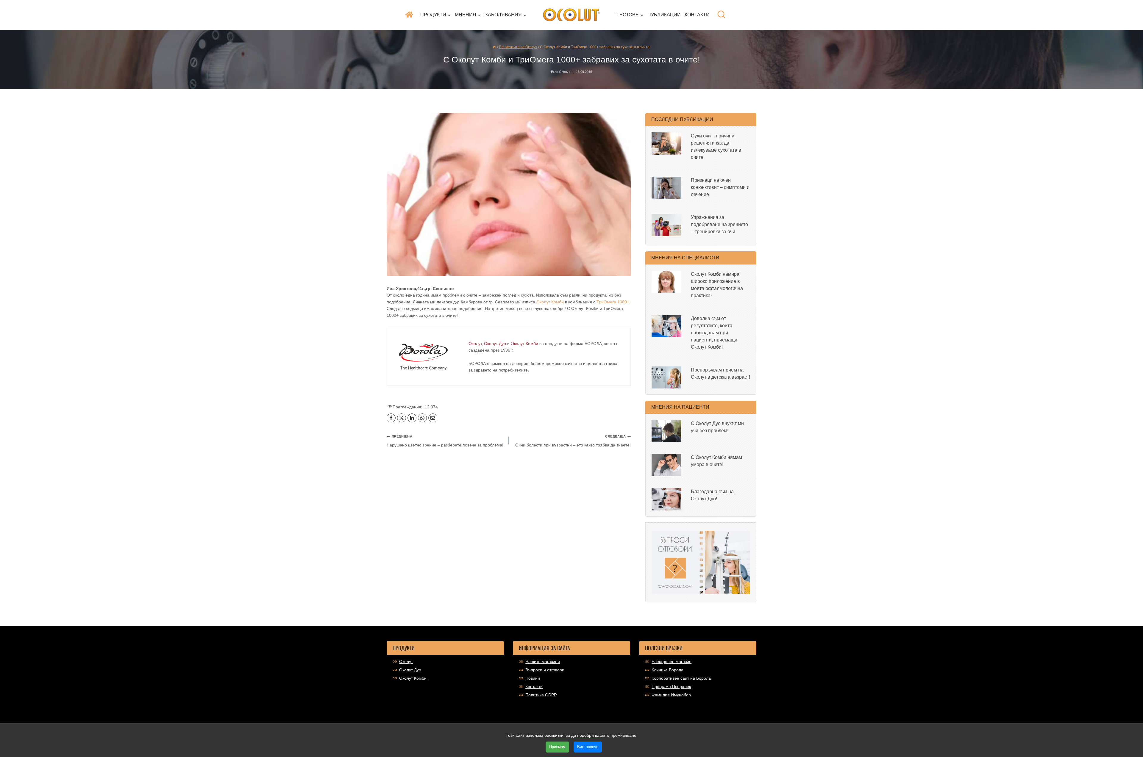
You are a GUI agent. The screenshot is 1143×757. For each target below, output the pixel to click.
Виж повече (587, 747)
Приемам (557, 747)
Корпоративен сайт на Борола (681, 678)
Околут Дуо (410, 669)
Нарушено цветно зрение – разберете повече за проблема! (445, 441)
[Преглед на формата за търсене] (721, 14)
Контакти (697, 14)
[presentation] (666, 143)
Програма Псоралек (671, 686)
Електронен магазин (671, 661)
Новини (532, 678)
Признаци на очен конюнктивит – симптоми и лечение (720, 187)
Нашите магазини (542, 661)
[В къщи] (494, 47)
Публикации (664, 14)
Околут (406, 661)
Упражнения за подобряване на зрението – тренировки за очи (719, 224)
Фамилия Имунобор (671, 694)
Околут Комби (550, 302)
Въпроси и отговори (544, 669)
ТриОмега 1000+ (613, 302)
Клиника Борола (667, 669)
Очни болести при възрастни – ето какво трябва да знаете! (573, 441)
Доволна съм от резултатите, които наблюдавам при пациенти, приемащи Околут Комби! (714, 332)
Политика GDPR (541, 694)
